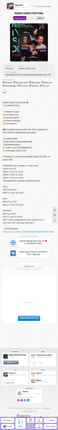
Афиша (43, 351)
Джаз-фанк (36, 82)
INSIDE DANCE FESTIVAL (17, 355)
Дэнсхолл (48, 82)
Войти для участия (29, 318)
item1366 (11, 357)
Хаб (15, 369)
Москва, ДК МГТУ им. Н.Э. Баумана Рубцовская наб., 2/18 (28, 75)
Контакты (36, 408)
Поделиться (48, 357)
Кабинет (40, 18)
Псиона (25, 391)
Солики (31, 18)
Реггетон (24, 86)
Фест (5, 92)
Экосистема (29, 388)
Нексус (43, 369)
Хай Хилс (35, 86)
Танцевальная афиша (42, 6)
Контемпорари (11, 86)
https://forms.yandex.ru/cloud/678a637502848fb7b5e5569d (28, 232)
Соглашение (45, 408)
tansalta (11, 375)
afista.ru (39, 373)
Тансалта (11, 373)
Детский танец (22, 82)
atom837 (39, 357)
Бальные (8, 82)
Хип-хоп (46, 86)
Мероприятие (20, 18)
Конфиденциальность (29, 411)
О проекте (28, 408)
